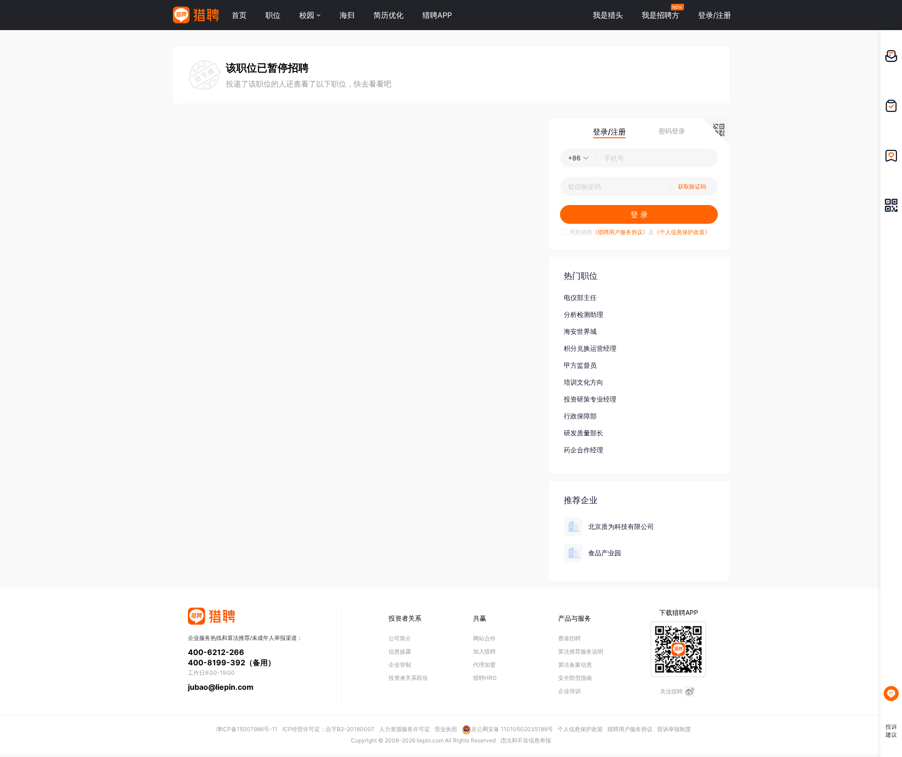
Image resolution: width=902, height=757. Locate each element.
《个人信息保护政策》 (682, 232)
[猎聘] (195, 15)
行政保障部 (580, 416)
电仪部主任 (580, 297)
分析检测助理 (583, 314)
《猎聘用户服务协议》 (620, 232)
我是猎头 (608, 15)
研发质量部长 (583, 433)
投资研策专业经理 (590, 399)
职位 (272, 15)
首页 (239, 15)
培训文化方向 (583, 382)
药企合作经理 (583, 450)
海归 (347, 15)
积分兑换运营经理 (590, 348)
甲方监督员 (580, 365)
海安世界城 (580, 331)
